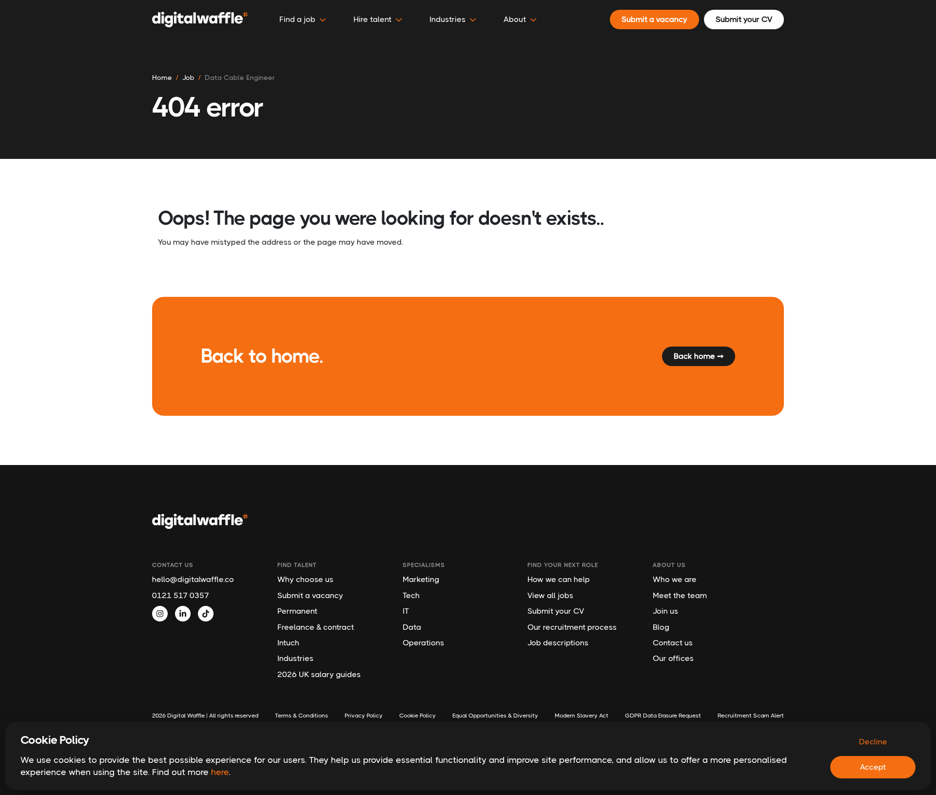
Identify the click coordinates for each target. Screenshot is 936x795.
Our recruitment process (572, 627)
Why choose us (305, 579)
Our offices (673, 658)
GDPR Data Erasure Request (663, 715)
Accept (873, 767)
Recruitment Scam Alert (751, 715)
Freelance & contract (315, 627)
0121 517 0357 (180, 595)
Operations (423, 642)
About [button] (515, 19)
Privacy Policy (364, 715)
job (188, 77)
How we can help (558, 579)
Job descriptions (557, 642)
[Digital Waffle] (200, 19)
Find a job (297, 19)
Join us (665, 611)
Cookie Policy (417, 715)
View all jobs (550, 595)
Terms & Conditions (301, 715)
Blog (661, 627)
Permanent (297, 611)
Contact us (673, 642)
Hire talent (372, 19)
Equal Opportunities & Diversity (495, 715)
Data (412, 627)
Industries (295, 658)
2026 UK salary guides (319, 674)
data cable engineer (240, 77)
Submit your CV (555, 611)
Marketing (421, 579)
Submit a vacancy (310, 595)
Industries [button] (447, 19)
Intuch (288, 642)
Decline (873, 741)
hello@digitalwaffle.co (193, 579)
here (220, 772)
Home (162, 77)
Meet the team (680, 595)
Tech (411, 595)
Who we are (675, 579)
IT (406, 611)
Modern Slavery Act (581, 715)
